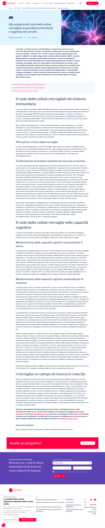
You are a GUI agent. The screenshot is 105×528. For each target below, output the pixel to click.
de (85, 507)
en (85, 502)
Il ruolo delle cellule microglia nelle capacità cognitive (28, 87)
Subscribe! (57, 476)
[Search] (81, 3)
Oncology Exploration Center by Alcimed (74, 510)
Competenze (36, 3)
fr (85, 505)
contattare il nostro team (67, 418)
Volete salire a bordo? (60, 3)
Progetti (27, 3)
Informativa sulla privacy (91, 508)
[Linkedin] (91, 500)
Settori (20, 3)
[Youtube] (95, 499)
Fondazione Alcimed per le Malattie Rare (73, 506)
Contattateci (91, 3)
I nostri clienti (70, 502)
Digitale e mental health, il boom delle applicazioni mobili (40, 499)
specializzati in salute (42, 414)
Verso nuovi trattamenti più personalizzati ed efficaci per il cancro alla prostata (44, 503)
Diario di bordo (70, 3)
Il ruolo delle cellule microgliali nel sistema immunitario (28, 84)
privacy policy (82, 472)
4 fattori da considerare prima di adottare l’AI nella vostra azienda (43, 507)
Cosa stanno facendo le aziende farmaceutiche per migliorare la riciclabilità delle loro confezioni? (42, 510)
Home (10, 8)
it (84, 499)
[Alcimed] (9, 3)
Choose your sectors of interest (62, 459)
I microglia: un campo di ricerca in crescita (25, 91)
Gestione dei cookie (92, 512)
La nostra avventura (47, 3)
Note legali (93, 504)
